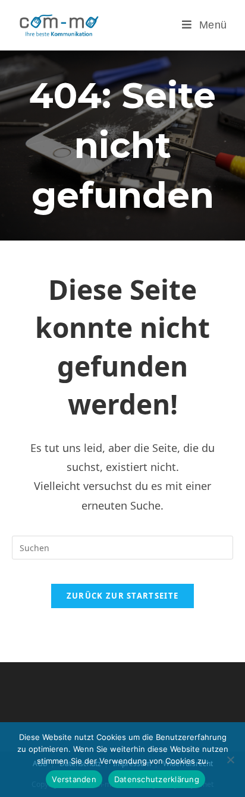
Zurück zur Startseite (122, 595)
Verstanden (74, 779)
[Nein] (230, 760)
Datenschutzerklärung (156, 779)
